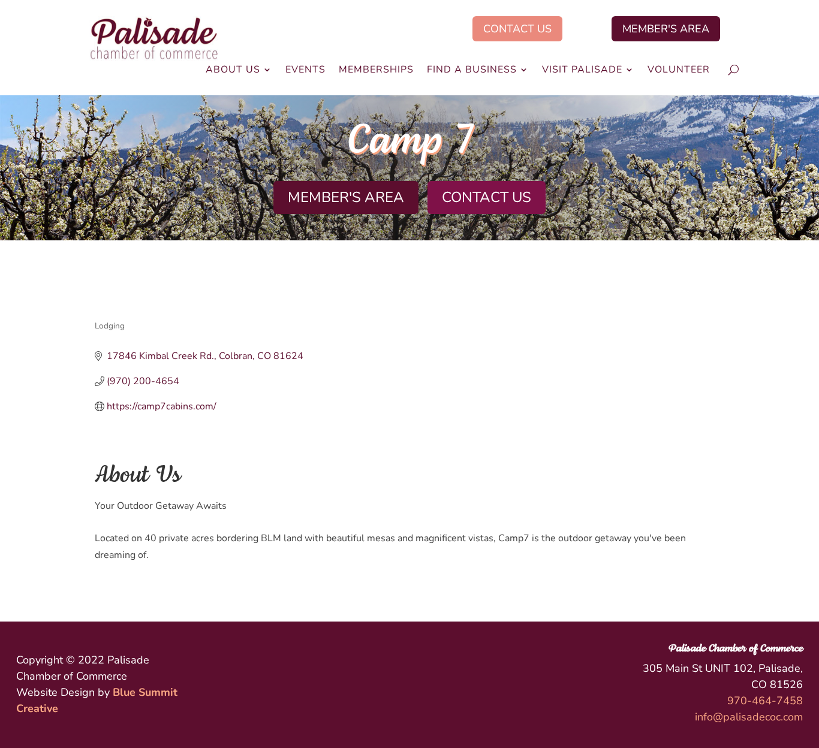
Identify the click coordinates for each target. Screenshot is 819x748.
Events (305, 70)
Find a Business (472, 70)
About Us (233, 70)
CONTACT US (517, 29)
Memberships (376, 70)
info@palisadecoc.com (749, 717)
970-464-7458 (765, 700)
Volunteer (679, 70)
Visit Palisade (582, 70)
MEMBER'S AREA (665, 29)
